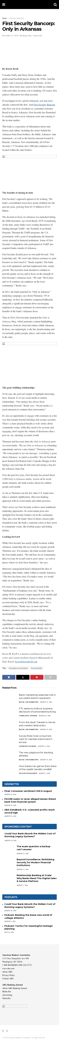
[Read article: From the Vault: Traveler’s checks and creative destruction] (9, 726)
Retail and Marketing (16, 18)
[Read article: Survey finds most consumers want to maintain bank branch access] (9, 739)
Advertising (7, 994)
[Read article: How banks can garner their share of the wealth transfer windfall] (9, 770)
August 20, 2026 (10, 840)
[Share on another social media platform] (50, 677)
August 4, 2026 (9, 921)
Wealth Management (28, 773)
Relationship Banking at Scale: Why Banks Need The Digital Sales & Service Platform (37, 878)
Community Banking (27, 746)
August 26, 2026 (45, 716)
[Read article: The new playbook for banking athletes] (9, 756)
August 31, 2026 (46, 702)
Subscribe (6, 998)
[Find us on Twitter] (7, 1031)
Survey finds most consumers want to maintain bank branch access (35, 739)
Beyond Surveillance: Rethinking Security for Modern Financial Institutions (35, 862)
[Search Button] (55, 4)
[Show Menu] (3, 4)
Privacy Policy (8, 975)
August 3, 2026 (44, 773)
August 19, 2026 (46, 729)
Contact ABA (8, 978)
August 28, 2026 (10, 794)
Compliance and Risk (28, 716)
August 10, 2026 (46, 760)
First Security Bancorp (44, 104)
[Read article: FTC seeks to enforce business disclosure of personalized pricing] (9, 712)
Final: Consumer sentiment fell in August (28, 791)
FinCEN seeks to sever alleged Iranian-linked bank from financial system (30, 800)
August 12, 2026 (22, 869)
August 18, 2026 (22, 853)
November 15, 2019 (10, 35)
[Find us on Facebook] (3, 1031)
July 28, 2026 (9, 932)
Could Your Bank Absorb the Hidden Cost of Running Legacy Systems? (30, 835)
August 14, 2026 (44, 746)
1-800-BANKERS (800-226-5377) (17, 965)
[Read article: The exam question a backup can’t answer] (8, 849)
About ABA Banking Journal (14, 988)
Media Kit (6, 991)
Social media (36, 668)
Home (4, 18)
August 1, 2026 (22, 885)
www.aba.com (8, 968)
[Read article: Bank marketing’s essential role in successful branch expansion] (9, 698)
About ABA (7, 971)
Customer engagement (18, 668)
